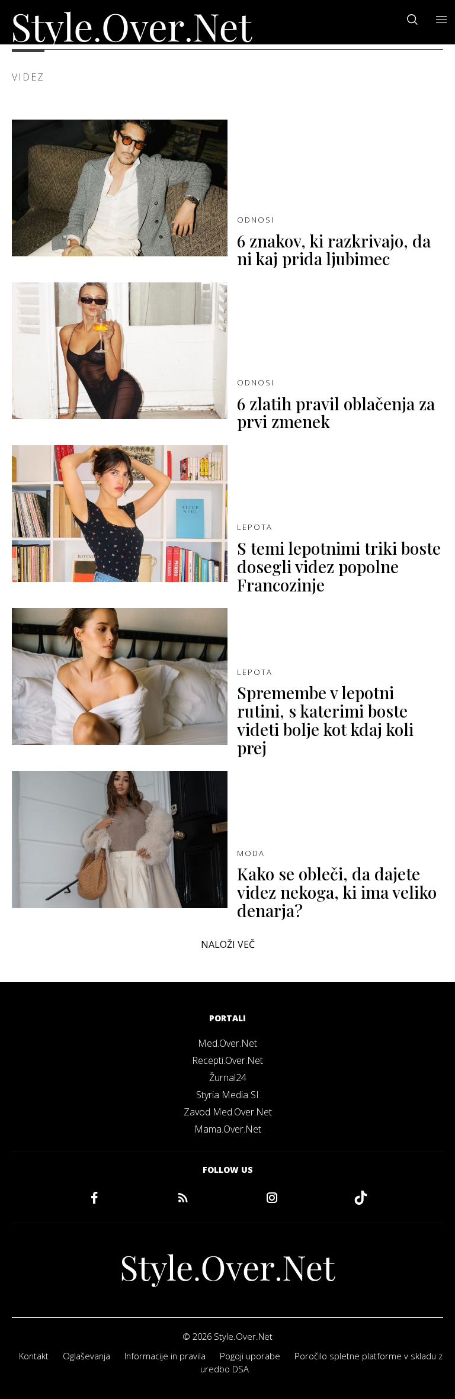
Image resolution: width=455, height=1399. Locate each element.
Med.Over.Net (227, 1043)
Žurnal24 (227, 1077)
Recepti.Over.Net (227, 1060)
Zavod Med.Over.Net (228, 1111)
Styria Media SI (227, 1094)
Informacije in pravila (165, 1356)
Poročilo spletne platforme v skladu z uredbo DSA (321, 1362)
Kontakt (34, 1356)
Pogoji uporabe (250, 1356)
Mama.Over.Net (227, 1129)
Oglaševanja (86, 1356)
